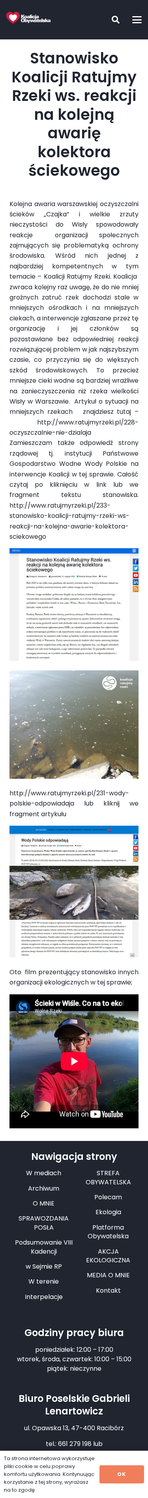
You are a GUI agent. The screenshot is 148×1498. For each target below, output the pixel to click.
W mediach (43, 1173)
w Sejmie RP (44, 1266)
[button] (109, 19)
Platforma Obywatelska (108, 1232)
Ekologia (108, 1212)
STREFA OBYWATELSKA (108, 1177)
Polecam (108, 1197)
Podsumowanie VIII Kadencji (44, 1247)
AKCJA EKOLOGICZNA (108, 1256)
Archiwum (43, 1188)
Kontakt (108, 1290)
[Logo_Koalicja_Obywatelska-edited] (28, 18)
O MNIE (43, 1203)
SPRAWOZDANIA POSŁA (44, 1223)
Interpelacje (44, 1296)
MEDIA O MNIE (108, 1275)
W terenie (43, 1281)
